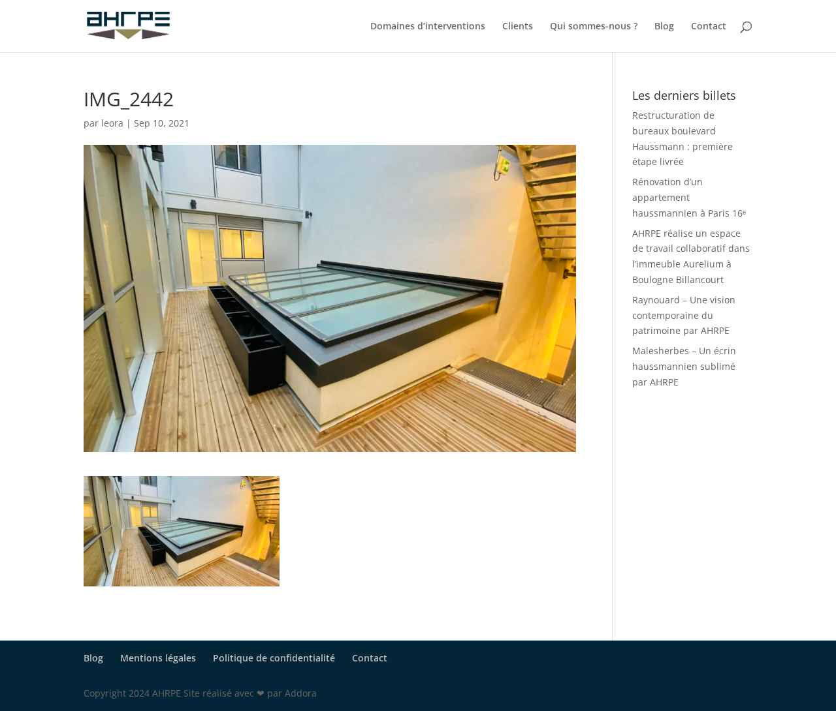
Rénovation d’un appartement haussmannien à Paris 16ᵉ (689, 197)
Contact (708, 27)
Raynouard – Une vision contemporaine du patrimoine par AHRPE (683, 315)
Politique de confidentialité (274, 658)
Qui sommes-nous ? (593, 27)
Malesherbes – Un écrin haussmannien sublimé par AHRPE (684, 366)
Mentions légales (158, 658)
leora (112, 123)
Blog (664, 27)
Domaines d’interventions (427, 27)
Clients (517, 27)
